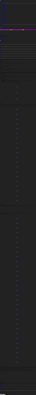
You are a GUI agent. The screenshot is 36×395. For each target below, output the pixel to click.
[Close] (0, 29)
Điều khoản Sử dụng (3, 385)
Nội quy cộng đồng (3, 386)
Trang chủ (2, 34)
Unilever (1, 48)
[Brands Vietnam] (1, 0)
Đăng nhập (2, 27)
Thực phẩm (1, 55)
